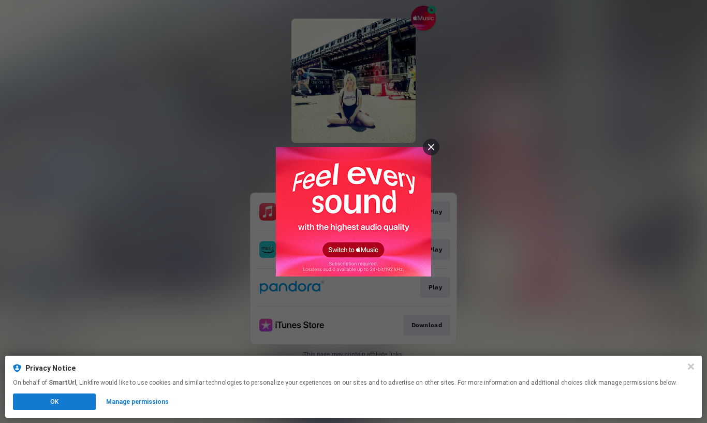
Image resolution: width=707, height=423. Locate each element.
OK (54, 401)
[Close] (691, 366)
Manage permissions (137, 401)
